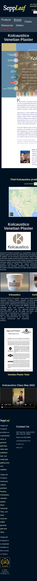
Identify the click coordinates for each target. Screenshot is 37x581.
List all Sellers (29, 184)
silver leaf (3, 449)
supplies (3, 469)
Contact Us (20, 444)
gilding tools (4, 463)
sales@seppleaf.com (23, 441)
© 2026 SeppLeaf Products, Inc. (5, 571)
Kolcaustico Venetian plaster (4, 498)
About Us (19, 447)
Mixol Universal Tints (3, 508)
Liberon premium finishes (3, 488)
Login (34, 10)
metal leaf (4, 459)
